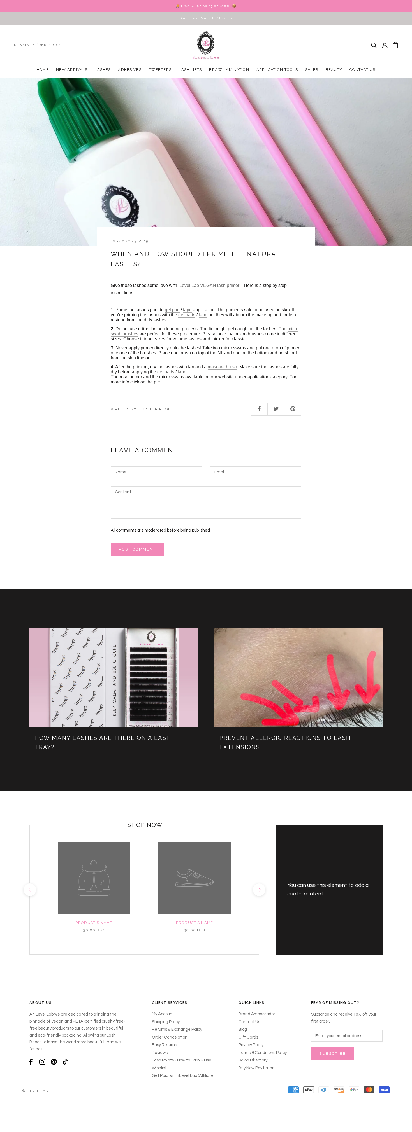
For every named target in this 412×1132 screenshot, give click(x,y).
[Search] (374, 45)
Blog (243, 1029)
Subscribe (332, 1053)
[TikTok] (65, 1061)
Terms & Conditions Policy (263, 1053)
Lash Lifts (190, 69)
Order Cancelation (170, 1037)
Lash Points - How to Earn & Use (181, 1060)
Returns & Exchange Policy (177, 1029)
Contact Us (362, 69)
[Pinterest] (54, 1061)
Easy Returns (164, 1045)
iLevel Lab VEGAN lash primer (208, 285)
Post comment (137, 549)
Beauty (334, 69)
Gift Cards (248, 1037)
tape (187, 309)
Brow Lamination (229, 69)
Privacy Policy (251, 1045)
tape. (183, 371)
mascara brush (222, 366)
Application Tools (277, 69)
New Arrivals (72, 69)
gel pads (186, 314)
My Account (163, 1014)
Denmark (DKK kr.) (35, 45)
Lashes (103, 69)
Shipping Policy (166, 1022)
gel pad (172, 309)
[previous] (29, 889)
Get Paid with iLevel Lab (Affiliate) (183, 1075)
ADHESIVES (130, 69)
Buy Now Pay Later (256, 1068)
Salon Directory (253, 1060)
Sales (311, 69)
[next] (259, 889)
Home (43, 69)
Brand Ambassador (257, 1014)
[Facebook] (31, 1061)
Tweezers (160, 69)
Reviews (160, 1053)
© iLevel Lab (35, 1091)
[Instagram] (42, 1061)
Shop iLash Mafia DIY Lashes (206, 18)
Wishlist (159, 1068)
